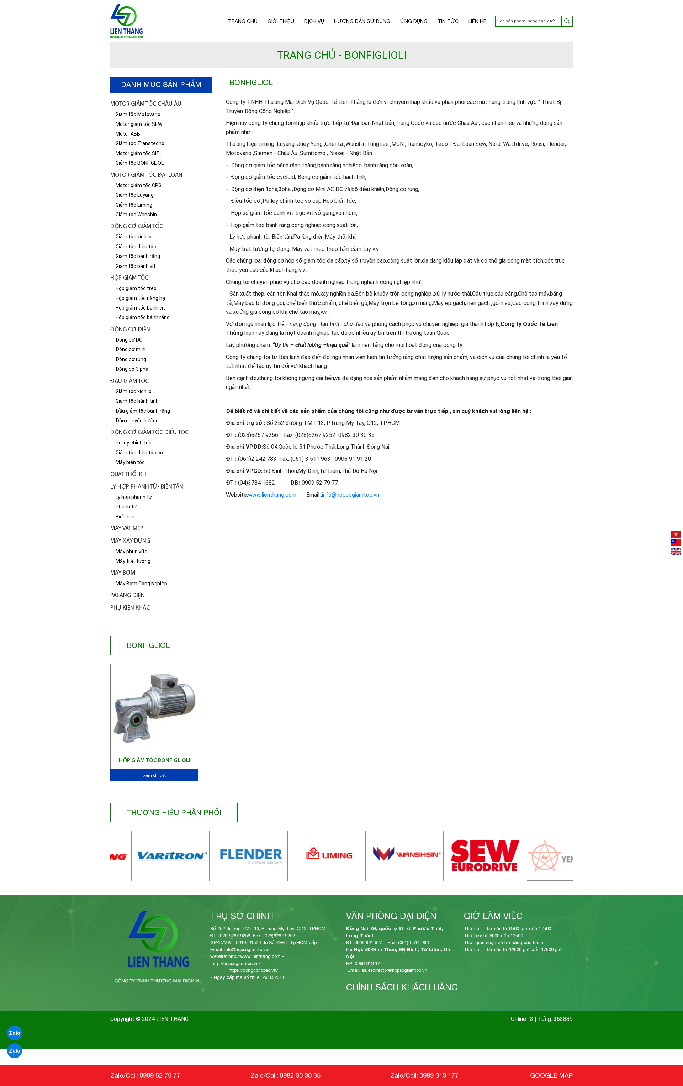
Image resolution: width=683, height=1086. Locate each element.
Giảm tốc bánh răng (138, 256)
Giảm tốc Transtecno (140, 143)
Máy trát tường (133, 561)
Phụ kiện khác (130, 608)
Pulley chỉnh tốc (134, 443)
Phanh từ (126, 507)
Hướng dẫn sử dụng (362, 21)
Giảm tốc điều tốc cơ (139, 452)
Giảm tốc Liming (134, 205)
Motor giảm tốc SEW (139, 124)
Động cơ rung (131, 359)
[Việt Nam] (676, 534)
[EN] (676, 551)
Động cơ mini (130, 349)
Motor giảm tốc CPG (139, 185)
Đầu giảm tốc (129, 381)
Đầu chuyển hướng (137, 420)
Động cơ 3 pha (132, 369)
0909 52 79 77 (159, 1075)
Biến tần (125, 517)
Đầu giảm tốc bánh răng (143, 411)
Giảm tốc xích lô (134, 236)
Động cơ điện (130, 330)
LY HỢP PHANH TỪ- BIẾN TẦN (146, 487)
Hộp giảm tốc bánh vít (140, 308)
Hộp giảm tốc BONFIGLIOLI (154, 761)
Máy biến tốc (130, 462)
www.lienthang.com (272, 494)
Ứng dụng (414, 21)
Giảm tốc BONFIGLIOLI (140, 163)
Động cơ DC (129, 340)
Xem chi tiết (154, 776)
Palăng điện (127, 595)
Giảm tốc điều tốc (136, 246)
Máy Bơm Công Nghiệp (141, 583)
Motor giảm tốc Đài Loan (146, 175)
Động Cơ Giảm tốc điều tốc (149, 432)
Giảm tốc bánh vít (135, 266)
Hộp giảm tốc (129, 278)
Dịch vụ (314, 21)
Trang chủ (243, 21)
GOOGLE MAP (551, 1075)
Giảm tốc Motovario (138, 114)
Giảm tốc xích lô (134, 391)
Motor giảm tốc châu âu (145, 104)
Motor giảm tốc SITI (138, 153)
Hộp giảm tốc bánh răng (143, 317)
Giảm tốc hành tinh (137, 401)
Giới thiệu (281, 21)
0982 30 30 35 (300, 1075)
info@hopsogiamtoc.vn (350, 494)
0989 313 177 (439, 1075)
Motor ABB (128, 134)
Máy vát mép (126, 529)
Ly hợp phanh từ (134, 497)
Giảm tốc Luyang (135, 195)
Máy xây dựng (130, 541)
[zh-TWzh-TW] (676, 543)
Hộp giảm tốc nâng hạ (140, 298)
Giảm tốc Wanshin (136, 214)
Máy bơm (122, 573)
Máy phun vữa (131, 551)
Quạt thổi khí (129, 474)
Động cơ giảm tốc (136, 226)
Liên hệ (477, 21)
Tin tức (448, 21)
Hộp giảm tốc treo (136, 288)
